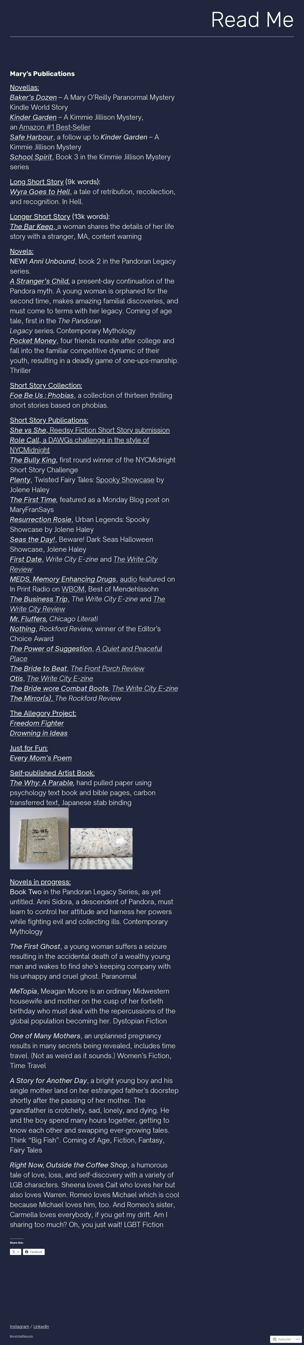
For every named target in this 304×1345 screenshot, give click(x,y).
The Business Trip (39, 599)
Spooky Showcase (125, 480)
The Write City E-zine (145, 688)
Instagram (19, 1326)
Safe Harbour (31, 137)
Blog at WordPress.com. (21, 1336)
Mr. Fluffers (28, 619)
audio (128, 579)
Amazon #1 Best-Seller (55, 127)
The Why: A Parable (41, 783)
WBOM (73, 589)
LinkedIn (41, 1326)
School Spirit (31, 157)
